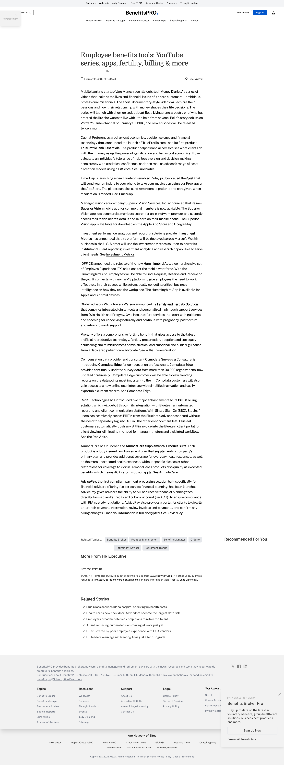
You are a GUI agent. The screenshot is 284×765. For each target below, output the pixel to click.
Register (260, 12)
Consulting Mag (208, 742)
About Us (126, 695)
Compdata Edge (138, 391)
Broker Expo (24, 12)
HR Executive (113, 747)
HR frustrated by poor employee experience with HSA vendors (128, 631)
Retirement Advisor (48, 706)
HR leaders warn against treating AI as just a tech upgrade (125, 637)
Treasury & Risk (182, 742)
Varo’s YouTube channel (98, 123)
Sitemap (84, 722)
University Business (167, 747)
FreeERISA (136, 3)
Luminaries (43, 716)
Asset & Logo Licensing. (184, 579)
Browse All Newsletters (241, 739)
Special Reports (46, 711)
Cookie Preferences (183, 756)
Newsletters (243, 12)
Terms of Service (173, 701)
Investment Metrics (120, 254)
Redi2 (97, 437)
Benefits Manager (47, 701)
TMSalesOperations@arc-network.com (116, 579)
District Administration (139, 747)
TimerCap (125, 194)
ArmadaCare (168, 472)
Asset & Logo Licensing (135, 706)
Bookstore (171, 3)
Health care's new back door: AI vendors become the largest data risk (133, 613)
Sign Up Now (252, 730)
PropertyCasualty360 (82, 742)
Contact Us (127, 711)
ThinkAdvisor (54, 742)
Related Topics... (91, 539)
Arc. (111, 756)
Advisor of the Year (48, 722)
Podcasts (90, 3)
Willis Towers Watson (160, 350)
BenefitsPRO (109, 742)
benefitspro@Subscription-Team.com (59, 679)
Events (83, 711)
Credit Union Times (136, 742)
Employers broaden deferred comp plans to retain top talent (127, 619)
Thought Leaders (189, 3)
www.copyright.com (161, 575)
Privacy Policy (171, 706)
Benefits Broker (46, 695)
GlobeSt (159, 742)
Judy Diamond (119, 3)
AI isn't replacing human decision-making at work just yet (124, 625)
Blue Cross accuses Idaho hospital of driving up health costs (126, 607)
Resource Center (154, 3)
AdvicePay (175, 513)
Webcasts (104, 3)
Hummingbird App (165, 290)
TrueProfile (146, 169)
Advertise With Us (131, 701)
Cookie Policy (170, 695)
